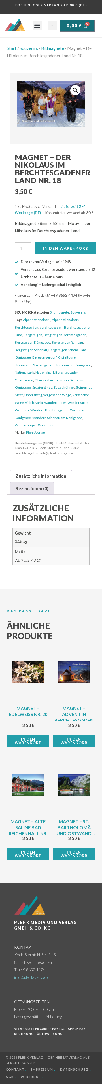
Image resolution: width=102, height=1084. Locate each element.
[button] (37, 25)
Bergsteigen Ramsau (67, 342)
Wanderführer (55, 402)
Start (11, 48)
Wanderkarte (77, 402)
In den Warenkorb (65, 248)
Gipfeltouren (68, 357)
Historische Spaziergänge (34, 365)
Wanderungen (26, 425)
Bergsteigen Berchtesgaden (65, 335)
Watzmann (46, 425)
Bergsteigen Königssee (32, 342)
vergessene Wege (57, 395)
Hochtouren (64, 365)
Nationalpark (24, 372)
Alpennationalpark (36, 320)
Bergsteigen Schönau (31, 350)
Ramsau (63, 380)
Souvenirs (29, 48)
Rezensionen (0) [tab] (32, 488)
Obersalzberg (45, 380)
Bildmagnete (52, 48)
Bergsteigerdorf (44, 357)
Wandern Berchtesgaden (49, 410)
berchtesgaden (51, 327)
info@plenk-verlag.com (33, 977)
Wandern (22, 410)
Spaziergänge (42, 387)
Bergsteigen (33, 335)
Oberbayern (24, 380)
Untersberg (33, 395)
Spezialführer (64, 387)
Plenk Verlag (35, 432)
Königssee (83, 365)
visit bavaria (34, 402)
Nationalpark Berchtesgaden (57, 372)
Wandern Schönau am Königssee (57, 418)
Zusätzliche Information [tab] (41, 475)
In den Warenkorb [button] (28, 741)
